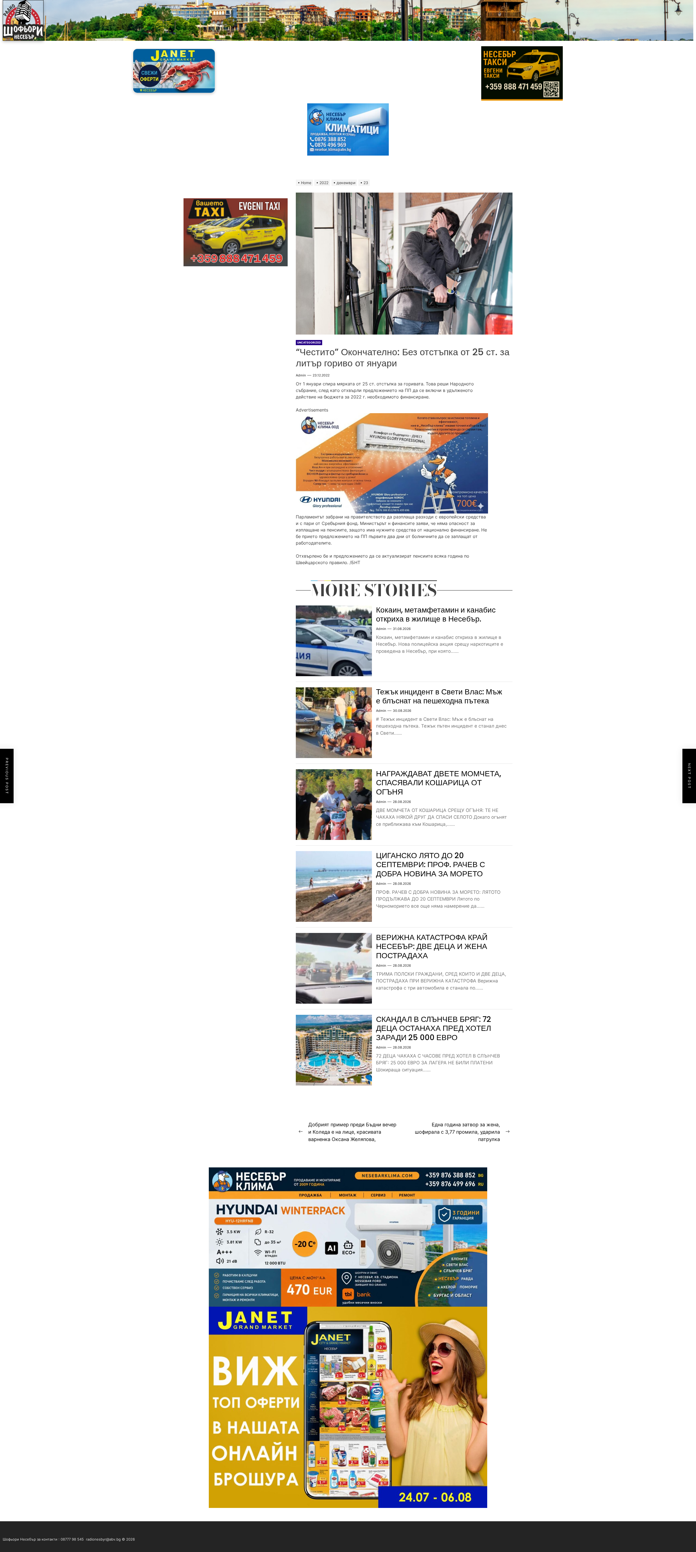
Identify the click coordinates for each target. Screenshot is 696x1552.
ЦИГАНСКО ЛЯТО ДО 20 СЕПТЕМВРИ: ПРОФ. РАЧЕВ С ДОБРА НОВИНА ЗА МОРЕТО (430, 864)
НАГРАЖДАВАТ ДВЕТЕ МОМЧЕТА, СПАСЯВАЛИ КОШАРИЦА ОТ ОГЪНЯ (438, 782)
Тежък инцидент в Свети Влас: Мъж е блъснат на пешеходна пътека (439, 696)
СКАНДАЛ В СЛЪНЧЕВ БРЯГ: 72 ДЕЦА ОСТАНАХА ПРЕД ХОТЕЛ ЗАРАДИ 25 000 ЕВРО (433, 1028)
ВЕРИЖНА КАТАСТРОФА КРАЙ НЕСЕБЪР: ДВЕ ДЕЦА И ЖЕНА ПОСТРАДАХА (431, 946)
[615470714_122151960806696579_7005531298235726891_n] (392, 416)
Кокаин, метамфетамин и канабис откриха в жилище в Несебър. (436, 614)
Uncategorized (309, 342)
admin (301, 375)
